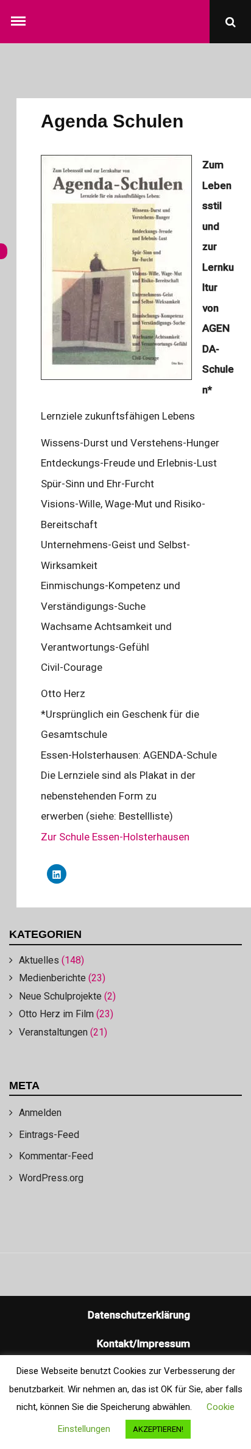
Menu (20, 18)
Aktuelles (39, 960)
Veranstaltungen (53, 1032)
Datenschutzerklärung (139, 1315)
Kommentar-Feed (56, 1156)
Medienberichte (52, 978)
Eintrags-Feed (49, 1134)
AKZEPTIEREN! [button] (158, 1429)
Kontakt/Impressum (143, 1343)
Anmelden (40, 1112)
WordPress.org (51, 1178)
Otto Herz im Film (56, 1014)
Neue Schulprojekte (60, 996)
